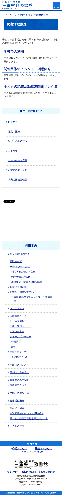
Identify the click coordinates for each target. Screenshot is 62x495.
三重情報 (13, 151)
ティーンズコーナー (20, 336)
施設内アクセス (18, 385)
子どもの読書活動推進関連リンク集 (31, 86)
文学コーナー (17, 331)
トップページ (9, 15)
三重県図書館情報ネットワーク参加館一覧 (31, 299)
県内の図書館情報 (17, 179)
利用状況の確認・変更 (23, 271)
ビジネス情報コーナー (22, 321)
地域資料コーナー (19, 316)
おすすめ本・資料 (17, 170)
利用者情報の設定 (21, 277)
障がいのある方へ (17, 141)
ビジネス (13, 122)
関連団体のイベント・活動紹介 (27, 69)
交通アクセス (19, 448)
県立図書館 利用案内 (21, 254)
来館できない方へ (19, 364)
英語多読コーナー (19, 352)
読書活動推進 (17, 400)
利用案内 (25, 15)
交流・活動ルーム (19, 393)
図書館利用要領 (18, 287)
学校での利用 (14, 51)
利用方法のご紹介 (19, 380)
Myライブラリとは (20, 266)
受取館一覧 (16, 261)
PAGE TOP (32, 444)
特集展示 (16, 341)
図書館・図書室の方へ (22, 292)
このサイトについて (32, 452)
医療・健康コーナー (20, 326)
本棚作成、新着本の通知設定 (27, 282)
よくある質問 (17, 426)
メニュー (56, 7)
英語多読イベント (21, 357)
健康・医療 (14, 131)
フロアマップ (17, 308)
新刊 (13, 346)
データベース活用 (17, 160)
